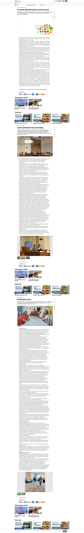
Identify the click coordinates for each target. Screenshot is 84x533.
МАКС (15, 3)
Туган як (17, 1)
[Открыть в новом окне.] (21, 94)
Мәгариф (18, 7)
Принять (64, 531)
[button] (51, 246)
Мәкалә (16, 5)
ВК (17, 3)
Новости (18, 125)
